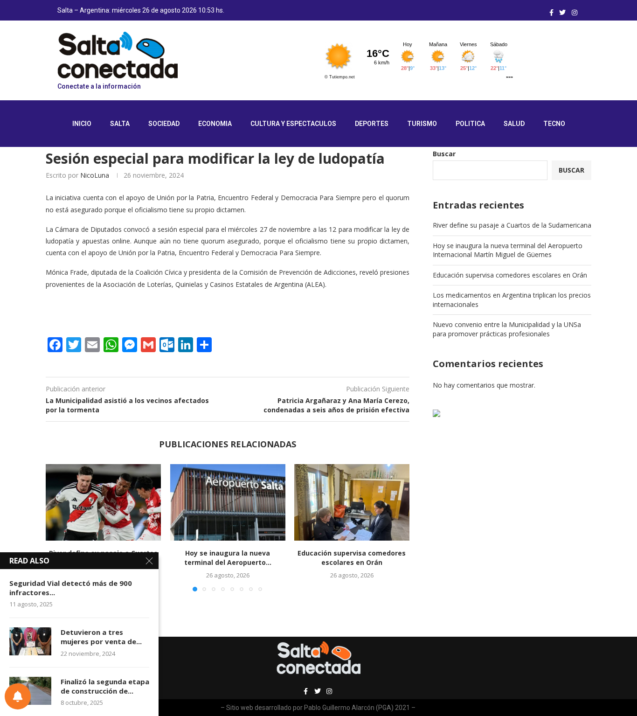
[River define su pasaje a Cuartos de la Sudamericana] (103, 502)
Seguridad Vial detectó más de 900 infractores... (70, 587)
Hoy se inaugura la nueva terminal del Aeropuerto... (227, 558)
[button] (58, 527)
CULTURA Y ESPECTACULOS (293, 123)
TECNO (554, 123)
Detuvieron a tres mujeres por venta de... (101, 636)
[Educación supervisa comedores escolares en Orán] (351, 502)
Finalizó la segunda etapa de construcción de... (105, 686)
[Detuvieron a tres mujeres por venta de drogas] (30, 641)
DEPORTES (371, 123)
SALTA (120, 123)
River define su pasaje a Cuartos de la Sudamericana (512, 225)
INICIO (81, 123)
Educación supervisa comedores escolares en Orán (352, 558)
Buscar (444, 153)
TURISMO (422, 123)
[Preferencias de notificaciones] (18, 696)
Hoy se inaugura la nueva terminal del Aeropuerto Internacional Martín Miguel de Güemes (507, 250)
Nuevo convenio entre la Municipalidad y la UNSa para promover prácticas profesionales (507, 329)
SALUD (514, 123)
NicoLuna (94, 175)
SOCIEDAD (164, 123)
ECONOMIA (215, 123)
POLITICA (470, 123)
